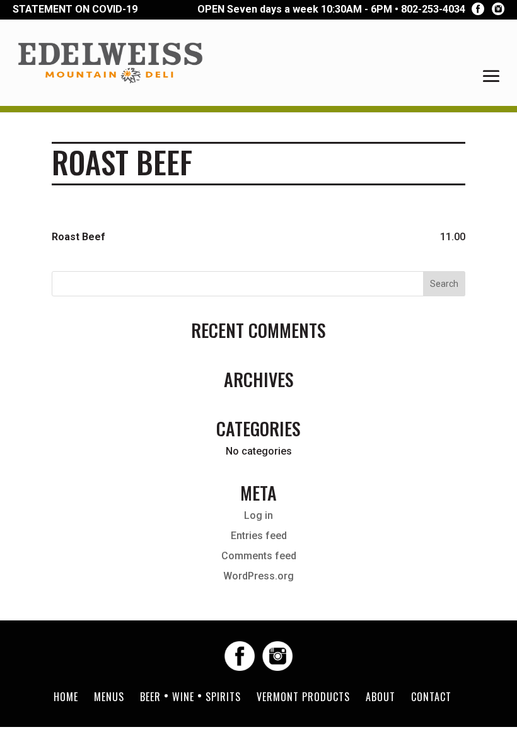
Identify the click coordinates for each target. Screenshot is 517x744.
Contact (431, 696)
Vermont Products (303, 696)
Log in (258, 515)
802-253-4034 (433, 9)
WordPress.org (258, 576)
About (380, 696)
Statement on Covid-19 (75, 9)
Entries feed (259, 536)
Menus (109, 696)
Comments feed (258, 556)
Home (66, 696)
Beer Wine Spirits (190, 696)
